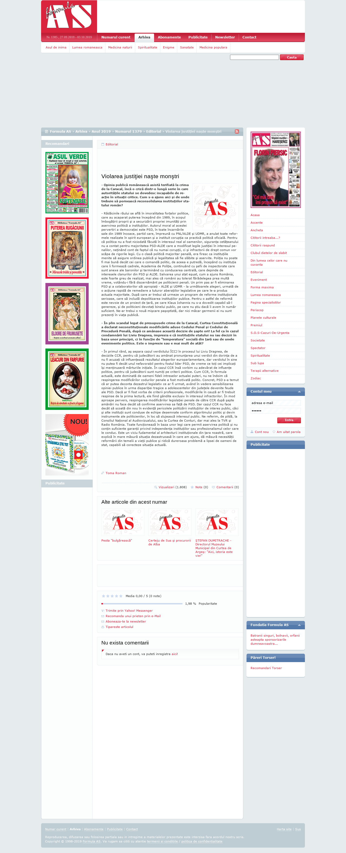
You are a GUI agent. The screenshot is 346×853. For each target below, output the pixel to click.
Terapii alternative (265, 370)
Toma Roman (116, 473)
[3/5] (112, 596)
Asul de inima (56, 47)
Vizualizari (173, 487)
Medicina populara (213, 47)
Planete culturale (263, 317)
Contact (249, 37)
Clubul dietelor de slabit (269, 253)
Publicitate (198, 37)
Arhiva (144, 37)
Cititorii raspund (263, 245)
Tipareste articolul (119, 627)
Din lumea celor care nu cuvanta (269, 262)
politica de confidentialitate (201, 841)
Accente (257, 222)
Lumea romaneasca (87, 47)
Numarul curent (115, 37)
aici (174, 654)
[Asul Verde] (67, 184)
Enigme (168, 47)
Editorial (153, 131)
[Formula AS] (69, 16)
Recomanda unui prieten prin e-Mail (133, 616)
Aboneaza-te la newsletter (126, 621)
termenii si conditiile (162, 841)
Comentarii (228, 487)
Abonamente (169, 37)
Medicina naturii (120, 47)
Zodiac (256, 378)
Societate (258, 340)
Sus (298, 829)
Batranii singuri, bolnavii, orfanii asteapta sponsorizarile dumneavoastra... (275, 639)
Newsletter (225, 37)
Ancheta (257, 230)
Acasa (255, 215)
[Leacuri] (67, 250)
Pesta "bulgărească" (116, 540)
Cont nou (262, 432)
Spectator (258, 348)
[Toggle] (299, 391)
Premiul (256, 325)
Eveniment (259, 279)
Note (201, 487)
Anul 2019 (101, 131)
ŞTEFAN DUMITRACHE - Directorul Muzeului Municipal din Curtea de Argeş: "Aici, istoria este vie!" (214, 548)
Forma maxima (262, 287)
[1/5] (103, 596)
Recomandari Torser (266, 668)
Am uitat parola (289, 432)
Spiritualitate (147, 47)
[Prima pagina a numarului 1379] (276, 170)
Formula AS (60, 131)
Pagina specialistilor (266, 302)
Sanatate (187, 47)
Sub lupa (257, 363)
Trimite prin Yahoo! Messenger (129, 610)
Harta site (284, 829)
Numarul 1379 (128, 131)
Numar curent (55, 829)
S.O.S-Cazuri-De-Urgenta (270, 332)
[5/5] (121, 596)
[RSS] (237, 131)
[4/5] (116, 596)
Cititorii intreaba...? (265, 237)
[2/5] (108, 596)
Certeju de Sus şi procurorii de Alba (169, 542)
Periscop (257, 310)
